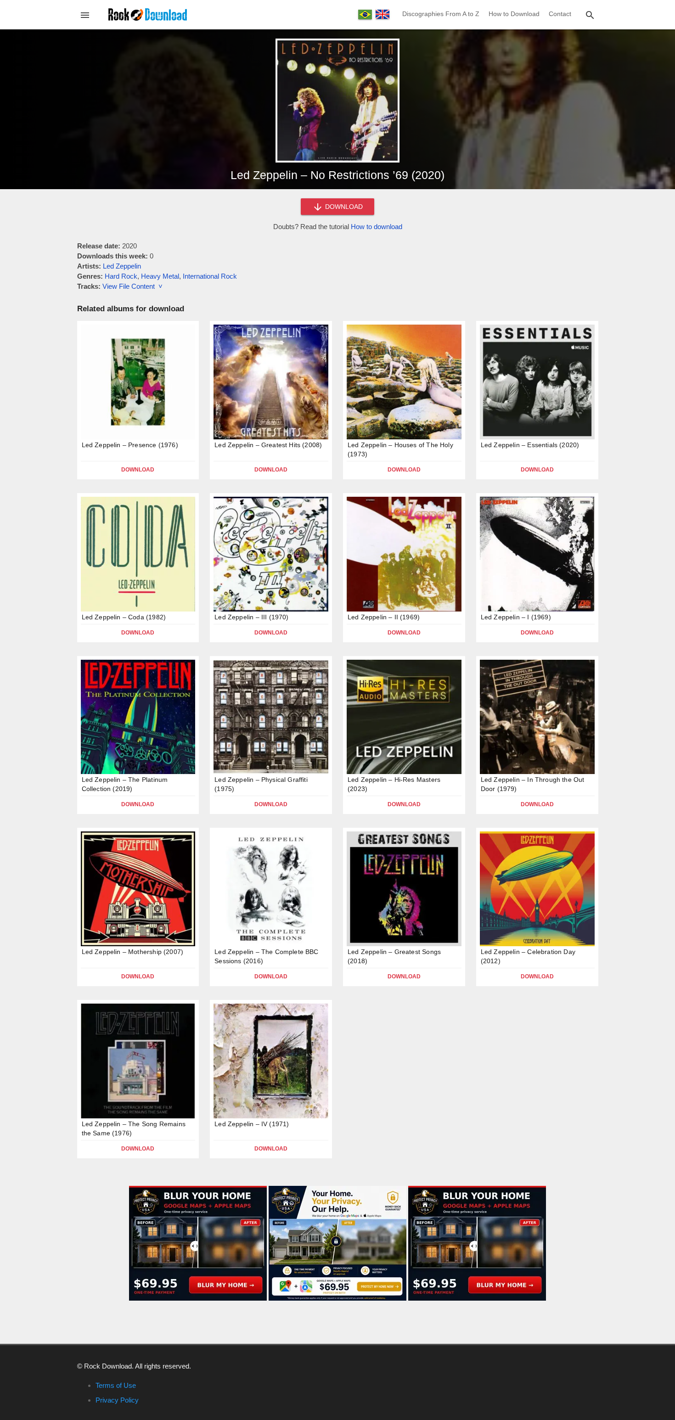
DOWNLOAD (343, 206)
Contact (560, 13)
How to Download (514, 13)
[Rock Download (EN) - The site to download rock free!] (147, 14)
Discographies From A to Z (440, 13)
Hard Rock (121, 276)
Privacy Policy (117, 1400)
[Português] (365, 14)
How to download (376, 226)
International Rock (210, 276)
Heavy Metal (160, 276)
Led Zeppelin (122, 266)
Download (137, 469)
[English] (382, 14)
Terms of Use (116, 1385)
